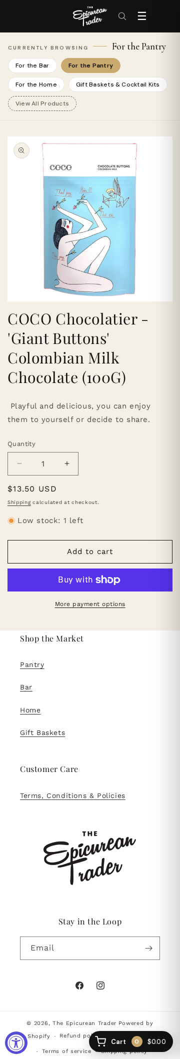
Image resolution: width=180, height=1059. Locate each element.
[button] (122, 16)
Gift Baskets (42, 732)
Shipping (19, 502)
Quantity (22, 444)
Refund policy (80, 1035)
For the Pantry (90, 66)
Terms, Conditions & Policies (73, 796)
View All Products (42, 104)
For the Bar (33, 66)
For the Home (36, 84)
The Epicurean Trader (84, 1023)
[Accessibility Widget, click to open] (16, 1043)
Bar (26, 687)
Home (30, 710)
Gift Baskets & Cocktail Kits (118, 84)
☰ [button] (142, 16)
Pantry (32, 664)
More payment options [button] (90, 604)
